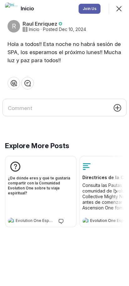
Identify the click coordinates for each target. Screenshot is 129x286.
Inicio (34, 29)
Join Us (89, 8)
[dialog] (64, 143)
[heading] (34, 221)
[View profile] (11, 221)
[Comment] (27, 83)
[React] (14, 83)
